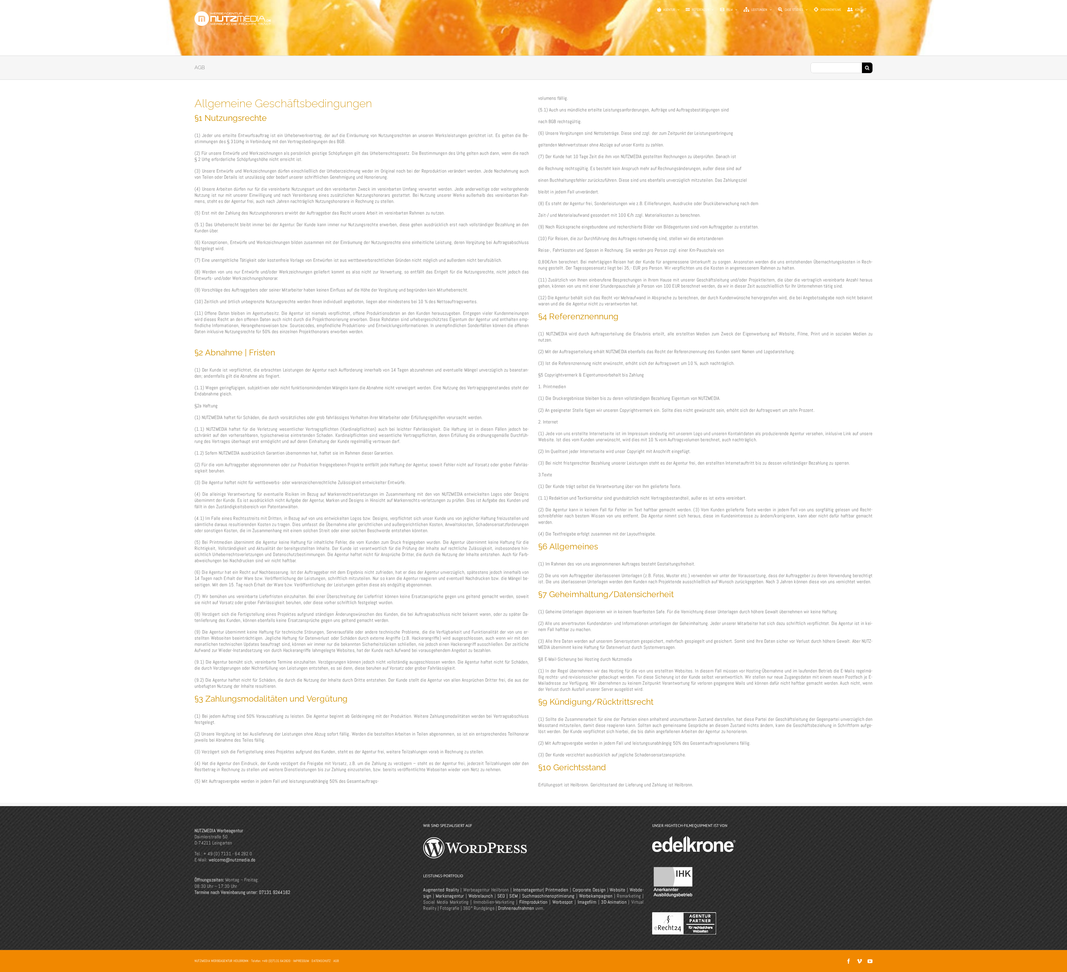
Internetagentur (528, 890)
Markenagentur (450, 896)
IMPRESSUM (301, 961)
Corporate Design (589, 890)
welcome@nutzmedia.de (232, 860)
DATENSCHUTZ (321, 961)
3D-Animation (613, 902)
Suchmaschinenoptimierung (548, 896)
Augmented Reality (441, 890)
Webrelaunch (480, 896)
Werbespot (562, 902)
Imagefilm (587, 902)
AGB (336, 961)
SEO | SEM (507, 896)
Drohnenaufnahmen (516, 908)
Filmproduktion (533, 902)
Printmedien (556, 890)
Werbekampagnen (596, 896)
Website (617, 890)
